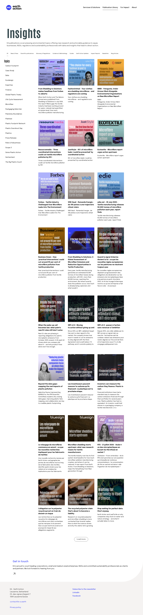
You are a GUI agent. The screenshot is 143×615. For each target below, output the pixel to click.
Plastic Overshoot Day (13, 128)
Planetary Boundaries (13, 114)
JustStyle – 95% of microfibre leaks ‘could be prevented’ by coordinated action (80, 152)
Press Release (10, 138)
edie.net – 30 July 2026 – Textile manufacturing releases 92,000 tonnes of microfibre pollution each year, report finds (110, 207)
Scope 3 (8, 147)
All (7, 53)
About (134, 7)
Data (7, 75)
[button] (81, 539)
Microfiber (9, 104)
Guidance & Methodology (60, 53)
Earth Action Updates (82, 53)
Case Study (9, 71)
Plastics (8, 133)
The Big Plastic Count (13, 162)
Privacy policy (15, 607)
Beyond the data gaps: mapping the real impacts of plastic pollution (50, 386)
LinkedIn (76, 592)
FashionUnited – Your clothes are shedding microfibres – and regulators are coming (81, 91)
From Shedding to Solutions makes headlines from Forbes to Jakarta (50, 91)
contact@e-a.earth (18, 602)
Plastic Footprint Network (15, 123)
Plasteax (8, 119)
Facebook (77, 596)
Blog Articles (114, 53)
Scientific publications (27, 53)
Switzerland (9, 157)
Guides (72, 53)
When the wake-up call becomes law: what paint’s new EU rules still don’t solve (50, 327)
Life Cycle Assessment (14, 99)
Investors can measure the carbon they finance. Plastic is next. (110, 386)
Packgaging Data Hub (13, 109)
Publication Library (110, 7)
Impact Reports (95, 53)
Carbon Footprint (12, 66)
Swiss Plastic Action (13, 152)
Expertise (9, 85)
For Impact (124, 7)
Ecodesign (9, 80)
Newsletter (105, 53)
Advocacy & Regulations (43, 53)
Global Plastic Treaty (13, 95)
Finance (8, 90)
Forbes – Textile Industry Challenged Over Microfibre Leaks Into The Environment (50, 204)
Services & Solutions (91, 7)
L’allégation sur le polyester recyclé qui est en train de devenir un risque (50, 511)
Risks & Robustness (12, 143)
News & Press (14, 53)
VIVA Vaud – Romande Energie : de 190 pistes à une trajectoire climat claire (81, 204)
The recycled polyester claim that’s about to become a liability (80, 511)
